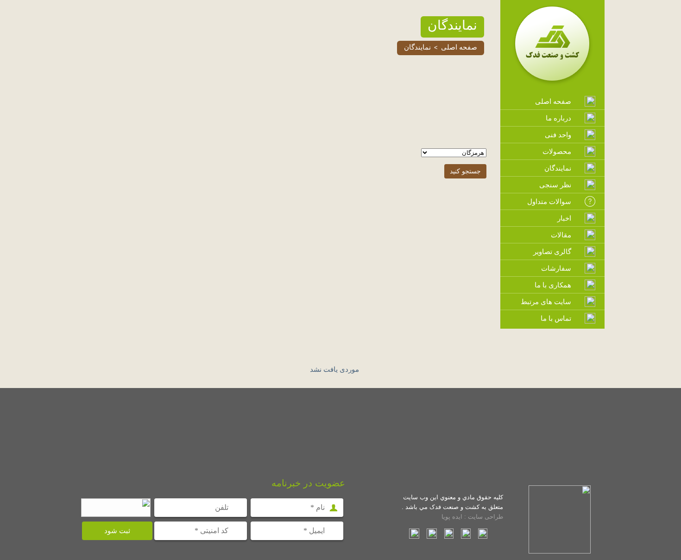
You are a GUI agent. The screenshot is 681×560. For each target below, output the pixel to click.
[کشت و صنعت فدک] (552, 84)
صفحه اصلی (459, 47)
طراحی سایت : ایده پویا (472, 516)
